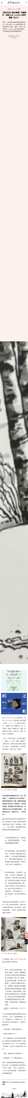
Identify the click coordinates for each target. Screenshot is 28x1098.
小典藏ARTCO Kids (11, 9)
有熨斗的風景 (19, 959)
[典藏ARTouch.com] (14, 2)
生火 (11, 723)
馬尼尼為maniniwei (14, 36)
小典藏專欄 (18, 9)
